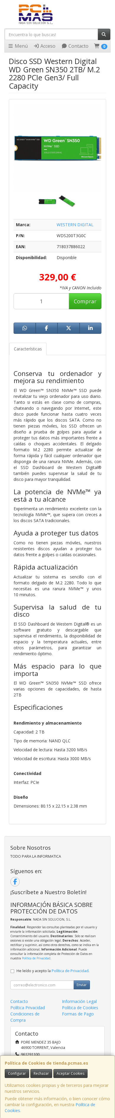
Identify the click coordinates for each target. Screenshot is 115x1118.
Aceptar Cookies (70, 1073)
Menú (21, 46)
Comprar (85, 301)
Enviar (82, 984)
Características (28, 349)
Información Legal (79, 1001)
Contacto (77, 46)
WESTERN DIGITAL (75, 224)
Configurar (17, 1073)
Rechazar (41, 1073)
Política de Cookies (80, 1007)
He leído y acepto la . (53, 970)
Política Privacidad (27, 1007)
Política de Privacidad (36, 958)
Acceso (47, 46)
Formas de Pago (78, 1014)
